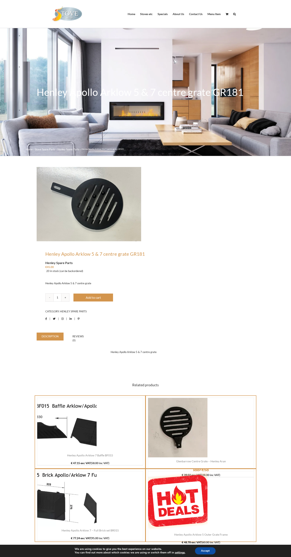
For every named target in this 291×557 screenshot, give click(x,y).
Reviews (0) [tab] (78, 338)
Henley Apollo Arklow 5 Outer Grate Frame (201, 534)
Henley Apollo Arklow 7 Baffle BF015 (90, 455)
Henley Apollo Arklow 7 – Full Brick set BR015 (90, 530)
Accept (205, 551)
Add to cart (93, 297)
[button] (234, 14)
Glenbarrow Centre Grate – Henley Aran (201, 461)
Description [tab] (50, 336)
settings (180, 552)
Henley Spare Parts (73, 311)
